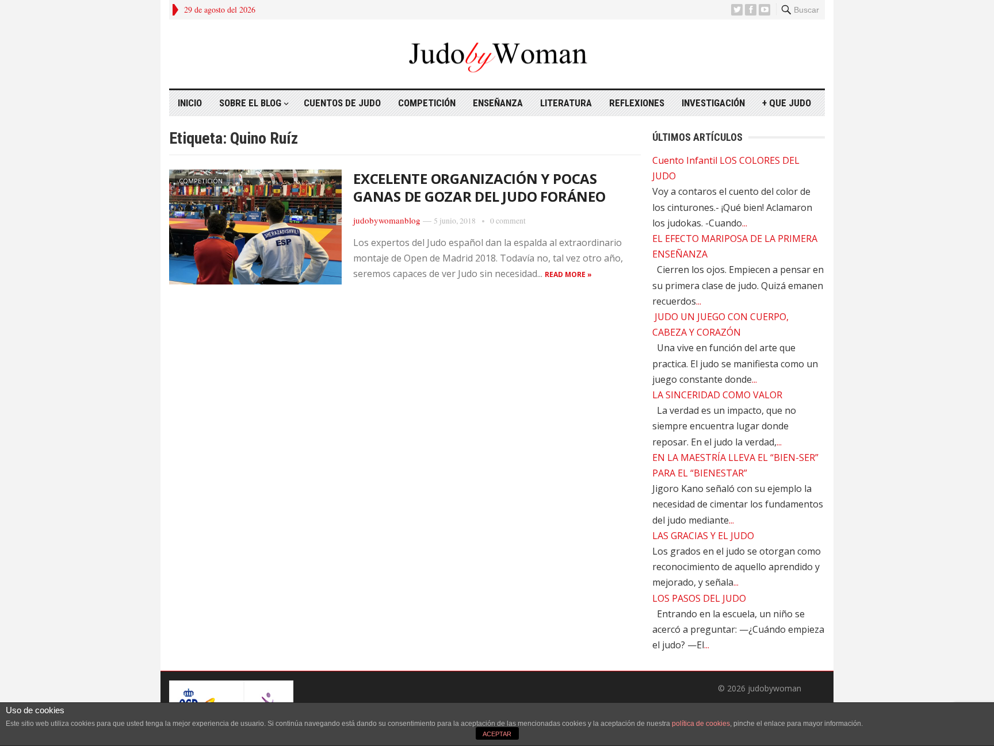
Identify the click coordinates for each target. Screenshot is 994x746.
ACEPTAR (497, 733)
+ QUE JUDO (786, 103)
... (744, 223)
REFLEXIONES (636, 103)
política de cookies (701, 724)
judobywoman (774, 688)
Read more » (568, 274)
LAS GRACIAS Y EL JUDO (703, 535)
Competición (427, 103)
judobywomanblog (386, 220)
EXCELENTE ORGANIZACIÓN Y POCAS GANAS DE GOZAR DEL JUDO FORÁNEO (479, 187)
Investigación (713, 103)
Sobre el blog (250, 103)
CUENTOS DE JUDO (342, 103)
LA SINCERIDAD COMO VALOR (717, 395)
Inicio (190, 103)
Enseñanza (498, 103)
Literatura (566, 103)
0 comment (508, 221)
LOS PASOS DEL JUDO (699, 598)
